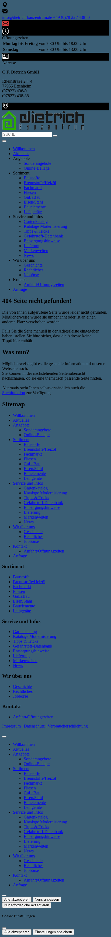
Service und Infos (28, 483)
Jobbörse (31, 274)
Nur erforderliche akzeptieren (26, 905)
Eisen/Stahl (33, 202)
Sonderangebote (37, 163)
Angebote (21, 425)
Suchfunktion (13, 392)
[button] (4, 141)
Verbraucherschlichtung (68, 726)
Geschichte (33, 265)
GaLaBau (32, 197)
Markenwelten (36, 250)
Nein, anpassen (47, 899)
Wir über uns (24, 527)
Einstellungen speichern (53, 932)
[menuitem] (5, 6)
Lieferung (32, 245)
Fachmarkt (33, 187)
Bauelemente (35, 207)
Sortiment (21, 439)
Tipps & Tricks (36, 231)
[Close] (4, 736)
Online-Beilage (37, 168)
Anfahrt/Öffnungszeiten (44, 284)
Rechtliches (33, 270)
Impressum (11, 726)
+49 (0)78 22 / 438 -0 (71, 17)
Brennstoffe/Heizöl (40, 182)
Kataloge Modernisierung (45, 226)
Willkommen (24, 148)
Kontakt (20, 546)
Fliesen (30, 192)
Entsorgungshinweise (42, 241)
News (29, 255)
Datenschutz (34, 726)
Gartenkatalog (36, 221)
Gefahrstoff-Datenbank (43, 236)
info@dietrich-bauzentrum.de (27, 17)
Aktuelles (21, 153)
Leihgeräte (33, 211)
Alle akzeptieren (16, 899)
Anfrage (20, 289)
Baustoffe (32, 178)
